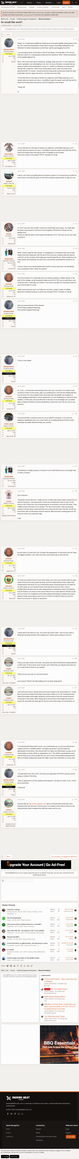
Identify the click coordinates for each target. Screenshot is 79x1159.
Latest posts (45, 975)
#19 (76, 769)
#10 (76, 413)
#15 (76, 628)
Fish (45, 1001)
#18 (76, 742)
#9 (76, 386)
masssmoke (69, 919)
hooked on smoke (13, 952)
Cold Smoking (55, 7)
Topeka (13, 61)
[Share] (73, 39)
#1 (76, 39)
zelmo (9, 920)
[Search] (76, 3)
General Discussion (29, 939)
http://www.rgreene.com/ (37, 804)
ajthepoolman (7, 25)
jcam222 (70, 951)
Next (8, 34)
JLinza (71, 932)
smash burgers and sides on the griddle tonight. (23, 958)
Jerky (63, 7)
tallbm (71, 938)
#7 (76, 301)
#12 (76, 491)
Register (68, 1133)
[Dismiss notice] (76, 12)
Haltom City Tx (11, 194)
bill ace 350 (69, 959)
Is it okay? (10, 950)
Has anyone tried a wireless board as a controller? (24, 924)
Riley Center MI (10, 436)
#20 (76, 799)
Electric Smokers (29, 926)
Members (49, 2)
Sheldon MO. (11, 243)
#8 (76, 356)
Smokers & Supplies (43, 7)
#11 (76, 466)
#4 (76, 223)
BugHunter (10, 926)
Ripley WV (12, 598)
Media (39, 2)
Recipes (70, 7)
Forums (21, 2)
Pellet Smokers (26, 920)
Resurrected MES (13, 937)
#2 (76, 143)
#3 (76, 171)
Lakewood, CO (10, 296)
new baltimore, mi (10, 166)
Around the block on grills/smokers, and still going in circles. (27, 943)
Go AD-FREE (71, 1137)
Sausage (31, 7)
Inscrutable (10, 945)
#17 (76, 687)
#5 (76, 248)
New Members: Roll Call (8, 7)
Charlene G (10, 933)
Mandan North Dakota (8, 515)
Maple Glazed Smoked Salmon (55, 997)
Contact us (9, 1136)
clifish (9, 960)
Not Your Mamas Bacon (59, 989)
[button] (33, 2)
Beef (22, 960)
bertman (9, 939)
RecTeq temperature (14, 918)
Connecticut (11, 268)
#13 (76, 548)
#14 (76, 576)
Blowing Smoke (22, 7)
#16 (76, 658)
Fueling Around (12, 911)
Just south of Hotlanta (8, 683)
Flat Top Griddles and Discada (34, 933)
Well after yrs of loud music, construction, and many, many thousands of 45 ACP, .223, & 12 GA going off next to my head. (60, 1006)
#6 (76, 273)
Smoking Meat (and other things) (46, 1136)
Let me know (28, 15)
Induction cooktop (13, 909)
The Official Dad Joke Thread (54, 1016)
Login (67, 1129)
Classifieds (39, 1140)
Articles (29, 2)
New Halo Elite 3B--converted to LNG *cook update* (26, 931)
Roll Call (46, 985)
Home (8, 1129)
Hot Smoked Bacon (50, 993)
